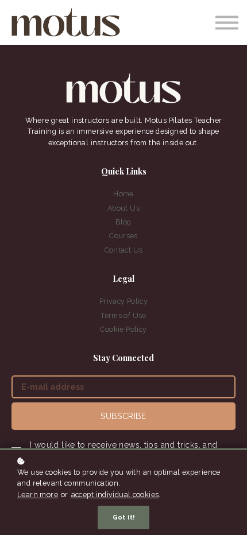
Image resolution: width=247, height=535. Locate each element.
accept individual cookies (115, 494)
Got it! (124, 517)
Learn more (37, 494)
